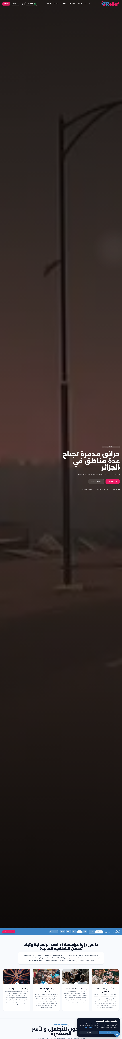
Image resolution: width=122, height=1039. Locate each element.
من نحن (79, 3)
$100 (68, 931)
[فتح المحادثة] (117, 1034)
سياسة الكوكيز (88, 1027)
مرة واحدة (99, 931)
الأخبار (49, 3)
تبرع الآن (6, 3)
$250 (62, 931)
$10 (85, 931)
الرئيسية (87, 3)
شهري (92, 931)
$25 (79, 931)
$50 (74, 931)
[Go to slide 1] (119, 467)
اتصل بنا (63, 3)
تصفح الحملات (96, 478)
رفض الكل (88, 1032)
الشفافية (72, 3)
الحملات (55, 3)
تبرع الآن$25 (8, 931)
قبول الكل (108, 1032)
